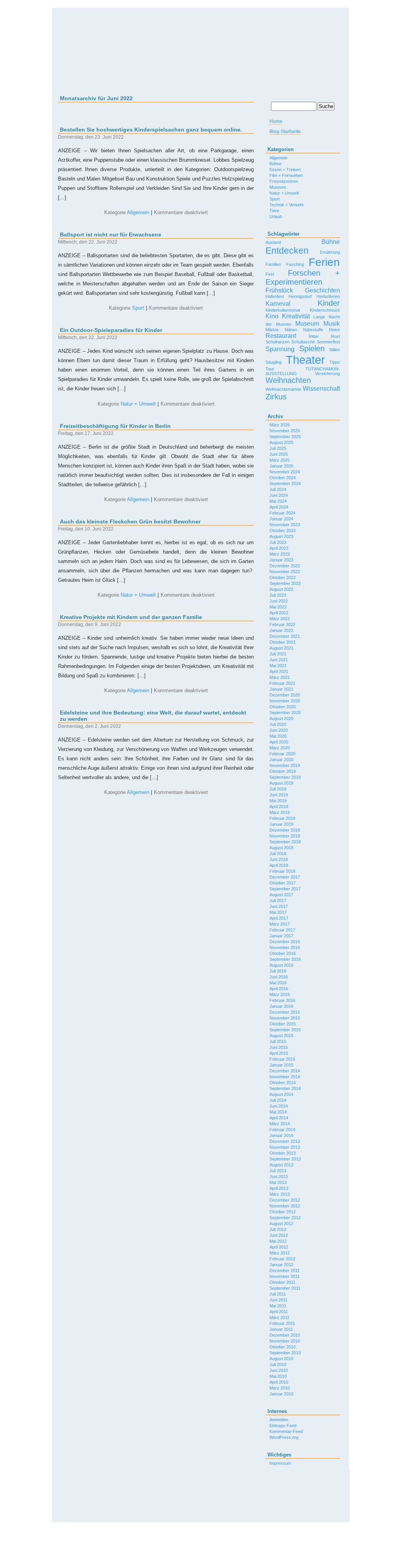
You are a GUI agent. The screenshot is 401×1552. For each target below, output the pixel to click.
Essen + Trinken (285, 169)
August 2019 (281, 783)
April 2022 (278, 612)
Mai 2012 (278, 1241)
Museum (277, 187)
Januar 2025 (281, 466)
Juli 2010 (277, 1364)
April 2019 (278, 806)
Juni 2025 (278, 454)
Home (275, 121)
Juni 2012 (278, 1235)
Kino (272, 315)
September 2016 (285, 959)
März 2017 (279, 924)
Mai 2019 (278, 800)
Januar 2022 (281, 630)
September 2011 (284, 1288)
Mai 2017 (278, 912)
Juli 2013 (277, 1170)
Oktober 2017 (282, 883)
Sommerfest (328, 341)
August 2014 (281, 1094)
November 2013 (284, 1147)
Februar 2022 (282, 624)
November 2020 (284, 700)
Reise (334, 329)
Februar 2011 (282, 1323)
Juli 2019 (277, 789)
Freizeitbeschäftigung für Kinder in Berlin (115, 426)
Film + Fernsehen (286, 175)
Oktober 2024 (282, 477)
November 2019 (284, 765)
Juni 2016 (278, 977)
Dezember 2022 (284, 565)
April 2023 (278, 548)
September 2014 (285, 1088)
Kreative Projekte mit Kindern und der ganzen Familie (131, 617)
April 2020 (278, 742)
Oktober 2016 (282, 953)
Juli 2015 (277, 1041)
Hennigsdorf (300, 296)
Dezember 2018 (284, 830)
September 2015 (285, 1029)
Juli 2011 (277, 1294)
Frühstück (279, 290)
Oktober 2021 (282, 642)
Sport (138, 308)
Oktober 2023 (282, 530)
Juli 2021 (277, 653)
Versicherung (327, 373)
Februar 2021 (282, 683)
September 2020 (285, 712)
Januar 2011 (281, 1329)
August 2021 (281, 648)
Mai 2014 (278, 1112)
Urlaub (275, 216)
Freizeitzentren (283, 181)
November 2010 (284, 1341)
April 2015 (278, 1053)
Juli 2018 (277, 853)
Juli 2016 (277, 971)
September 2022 (285, 583)
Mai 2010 (278, 1376)
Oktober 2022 (282, 577)
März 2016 (279, 994)
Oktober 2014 (282, 1082)
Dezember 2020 (284, 695)
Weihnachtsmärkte (283, 389)
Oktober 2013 (282, 1153)
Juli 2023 (277, 542)
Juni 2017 (278, 906)
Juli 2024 (277, 489)
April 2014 (278, 1117)
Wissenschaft (321, 388)
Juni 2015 (278, 1047)
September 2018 (285, 841)
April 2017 (278, 918)
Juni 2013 (278, 1176)
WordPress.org (283, 1437)
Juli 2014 (277, 1100)
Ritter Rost (324, 336)
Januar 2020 (281, 759)
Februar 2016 (282, 1000)
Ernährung (330, 252)
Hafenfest (275, 296)
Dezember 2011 (284, 1270)
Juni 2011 (278, 1300)
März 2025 (279, 460)
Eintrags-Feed (282, 1425)
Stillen (334, 349)
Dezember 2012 (284, 1200)
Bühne (275, 163)
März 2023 (279, 554)
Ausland (273, 242)
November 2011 (284, 1276)
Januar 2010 (281, 1393)
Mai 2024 (278, 501)
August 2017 (281, 894)
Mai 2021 (278, 665)
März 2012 (279, 1253)
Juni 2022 (278, 601)
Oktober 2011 (282, 1282)
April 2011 (278, 1311)
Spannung (280, 348)
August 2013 (281, 1164)
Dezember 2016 (284, 941)
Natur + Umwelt (138, 404)
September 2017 (285, 888)
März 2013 (279, 1194)
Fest (270, 274)
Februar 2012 (282, 1258)
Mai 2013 (278, 1182)
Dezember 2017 (284, 877)
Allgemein (138, 212)
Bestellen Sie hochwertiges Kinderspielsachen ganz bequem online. (151, 129)
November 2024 (284, 471)
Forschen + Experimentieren (303, 277)
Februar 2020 (282, 753)
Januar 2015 (281, 1065)
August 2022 (281, 589)
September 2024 (285, 483)
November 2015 (284, 1018)
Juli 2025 (277, 448)
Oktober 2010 (282, 1346)
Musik (331, 323)
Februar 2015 (282, 1059)
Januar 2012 (281, 1264)
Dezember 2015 (284, 1012)
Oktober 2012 (282, 1211)
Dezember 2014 (284, 1070)
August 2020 (281, 718)
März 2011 (279, 1317)
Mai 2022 (278, 607)
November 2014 (284, 1076)
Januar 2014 (281, 1135)
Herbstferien (328, 296)
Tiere (274, 210)
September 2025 (285, 436)
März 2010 (279, 1388)
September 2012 (285, 1217)
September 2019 (285, 777)
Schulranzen (277, 341)
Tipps (334, 362)
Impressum (280, 1463)
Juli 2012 (277, 1229)
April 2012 (278, 1247)
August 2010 (281, 1358)
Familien (273, 264)
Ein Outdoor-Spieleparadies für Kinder (111, 330)
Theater (305, 359)
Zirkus (276, 396)
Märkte (272, 329)
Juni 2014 (278, 1106)
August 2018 (281, 847)
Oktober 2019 (282, 771)
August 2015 (281, 1035)
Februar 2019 (282, 818)
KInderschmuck (325, 310)
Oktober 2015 (282, 1023)
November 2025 (284, 430)
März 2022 (279, 618)
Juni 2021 (278, 659)
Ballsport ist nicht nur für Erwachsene (110, 234)
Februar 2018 (282, 871)
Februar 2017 (282, 930)
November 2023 (284, 524)
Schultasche (303, 341)
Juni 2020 (278, 730)
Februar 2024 (282, 513)
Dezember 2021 (284, 636)
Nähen (291, 329)
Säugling (274, 362)
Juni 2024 (278, 495)
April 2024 (278, 507)
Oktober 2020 (282, 706)
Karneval (278, 303)
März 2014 (279, 1123)
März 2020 (279, 747)
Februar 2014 (282, 1129)
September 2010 (285, 1352)
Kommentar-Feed (286, 1431)
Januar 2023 (281, 560)
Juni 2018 (278, 859)
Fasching (295, 264)
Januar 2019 (281, 824)
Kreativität (296, 315)
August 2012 (281, 1223)
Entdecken (287, 250)
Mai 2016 (278, 982)
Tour (270, 368)
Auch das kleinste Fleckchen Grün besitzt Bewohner (130, 521)
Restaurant (281, 335)
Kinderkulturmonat (283, 310)
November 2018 (284, 836)
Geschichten (322, 290)
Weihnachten (288, 380)
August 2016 (281, 965)
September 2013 (285, 1159)
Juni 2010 (278, 1370)
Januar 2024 (281, 518)
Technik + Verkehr (286, 204)
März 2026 (279, 424)
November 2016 (284, 947)
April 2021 (278, 671)
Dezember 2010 (284, 1335)
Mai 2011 (277, 1305)
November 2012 (284, 1206)
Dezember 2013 (284, 1141)
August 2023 (281, 536)
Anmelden (278, 1419)
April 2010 (278, 1382)
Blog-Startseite (285, 131)
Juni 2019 (278, 794)
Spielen (312, 348)
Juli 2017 (277, 900)
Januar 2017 (281, 935)
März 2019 (279, 812)
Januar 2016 (281, 1006)
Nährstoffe (313, 329)
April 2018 (278, 865)
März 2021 (279, 677)
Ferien (324, 262)
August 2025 (281, 442)
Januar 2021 (281, 689)
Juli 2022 (277, 595)
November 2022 (284, 571)
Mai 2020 (278, 736)
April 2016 (278, 988)
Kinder (329, 303)
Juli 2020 (277, 724)
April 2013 (278, 1188)
